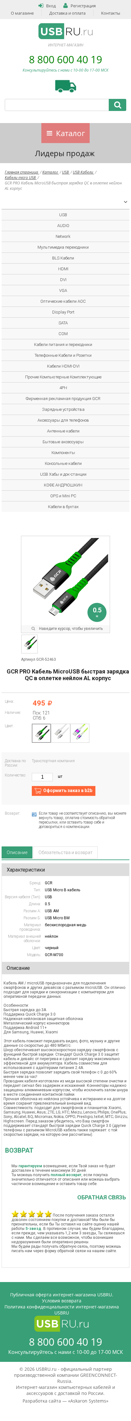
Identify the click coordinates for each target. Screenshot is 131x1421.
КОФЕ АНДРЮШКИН (63, 485)
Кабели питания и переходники (63, 344)
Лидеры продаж (65, 153)
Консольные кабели (63, 463)
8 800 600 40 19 (65, 59)
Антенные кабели (63, 431)
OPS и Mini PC (63, 495)
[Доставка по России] (65, 86)
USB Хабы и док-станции (63, 474)
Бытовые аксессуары (63, 441)
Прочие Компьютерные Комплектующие (63, 377)
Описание (17, 852)
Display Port (63, 312)
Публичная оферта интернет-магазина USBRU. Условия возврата (61, 1298)
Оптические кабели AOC (63, 301)
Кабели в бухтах (63, 506)
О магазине (22, 13)
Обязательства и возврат (65, 852)
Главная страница (22, 172)
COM (63, 333)
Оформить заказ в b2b (67, 790)
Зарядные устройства (63, 409)
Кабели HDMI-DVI (63, 366)
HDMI (63, 268)
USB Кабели (83, 172)
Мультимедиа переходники (63, 247)
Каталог (70, 133)
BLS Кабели (63, 258)
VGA (63, 290)
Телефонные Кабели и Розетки (63, 355)
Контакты (110, 13)
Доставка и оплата (67, 13)
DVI (63, 279)
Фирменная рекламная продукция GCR (63, 398)
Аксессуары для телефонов (63, 420)
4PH (63, 387)
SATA (63, 323)
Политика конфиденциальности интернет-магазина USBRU (61, 1310)
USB (66, 172)
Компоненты (63, 452)
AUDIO (63, 225)
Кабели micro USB (21, 177)
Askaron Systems (88, 1401)
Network (63, 236)
